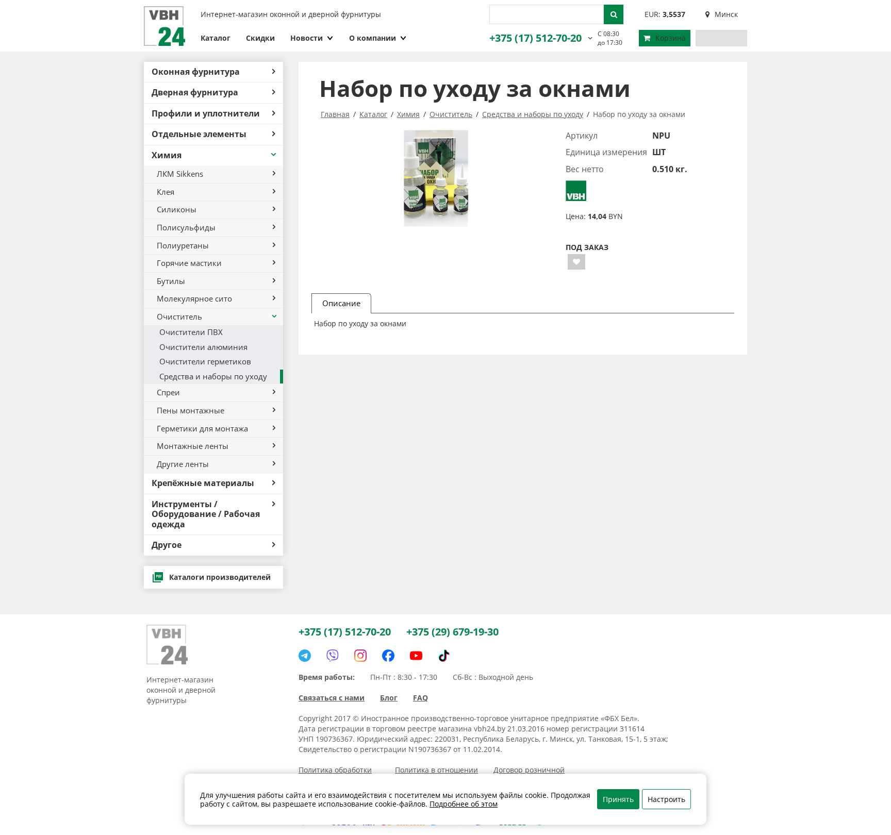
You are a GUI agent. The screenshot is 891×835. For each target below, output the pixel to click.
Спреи (168, 392)
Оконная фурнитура (196, 71)
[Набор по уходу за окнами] (436, 178)
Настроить (666, 799)
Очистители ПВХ (191, 332)
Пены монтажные (190, 410)
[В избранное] (576, 262)
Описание (341, 303)
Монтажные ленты (192, 446)
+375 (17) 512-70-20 (535, 38)
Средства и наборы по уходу (213, 376)
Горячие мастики (189, 263)
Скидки (260, 38)
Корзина (670, 38)
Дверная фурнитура (195, 92)
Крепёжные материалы (203, 483)
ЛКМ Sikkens (180, 174)
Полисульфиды (186, 227)
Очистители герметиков (205, 361)
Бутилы (171, 281)
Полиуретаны (183, 245)
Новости (306, 38)
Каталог (215, 38)
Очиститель (179, 316)
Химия (167, 155)
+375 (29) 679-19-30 (452, 632)
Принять (618, 799)
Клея (165, 192)
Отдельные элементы (199, 134)
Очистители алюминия (203, 347)
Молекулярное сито (194, 298)
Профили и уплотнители (206, 113)
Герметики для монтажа (202, 428)
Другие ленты (183, 464)
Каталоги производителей (220, 577)
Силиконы (176, 209)
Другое (167, 544)
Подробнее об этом (464, 804)
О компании (372, 38)
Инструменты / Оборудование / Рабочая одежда (206, 514)
